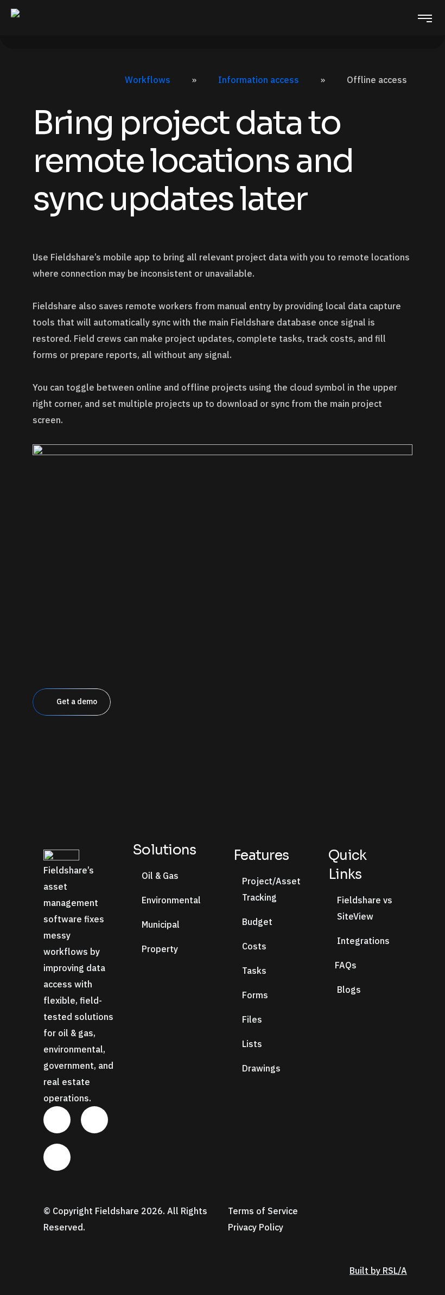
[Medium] (57, 1157)
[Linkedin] (57, 1119)
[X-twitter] (94, 1119)
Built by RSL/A (378, 1270)
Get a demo (76, 701)
